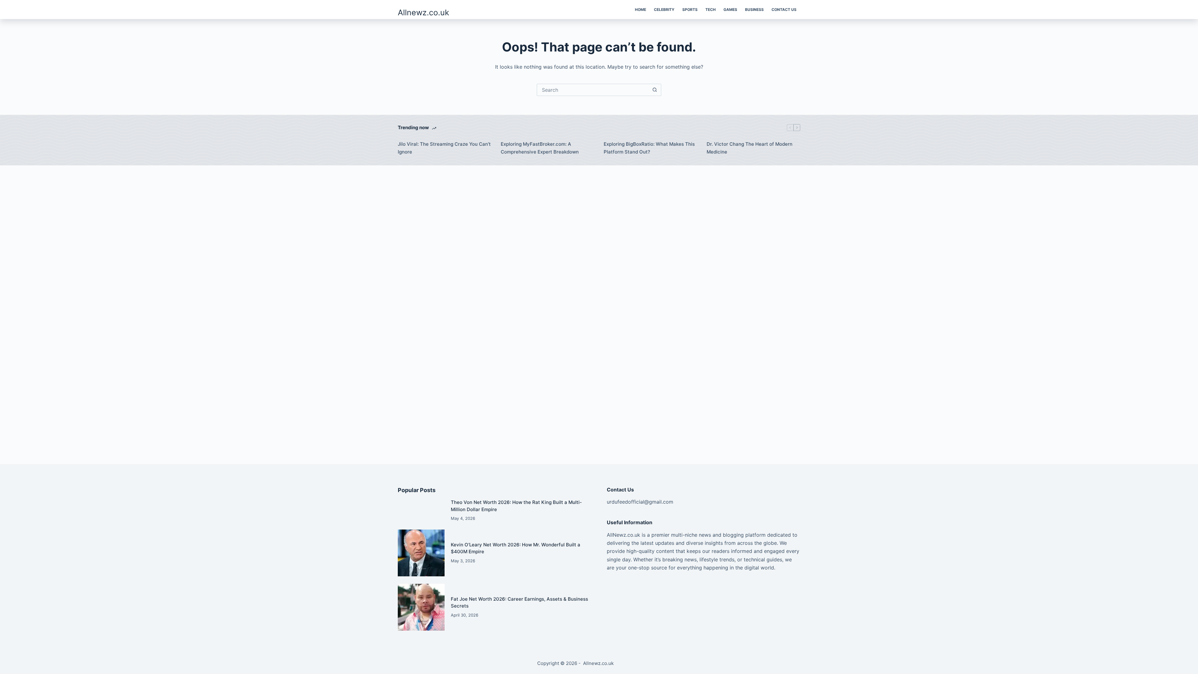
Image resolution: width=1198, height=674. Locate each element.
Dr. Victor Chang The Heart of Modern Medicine (749, 148)
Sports (690, 9)
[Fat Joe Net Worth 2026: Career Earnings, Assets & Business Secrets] (421, 607)
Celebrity (664, 9)
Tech (710, 9)
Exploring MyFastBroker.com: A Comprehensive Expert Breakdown (540, 148)
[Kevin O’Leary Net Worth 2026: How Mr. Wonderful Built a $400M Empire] (421, 553)
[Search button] (654, 90)
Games (730, 9)
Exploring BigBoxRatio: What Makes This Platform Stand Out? (649, 148)
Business (754, 9)
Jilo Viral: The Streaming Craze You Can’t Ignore (444, 148)
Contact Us (784, 9)
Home (640, 9)
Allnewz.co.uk (423, 12)
